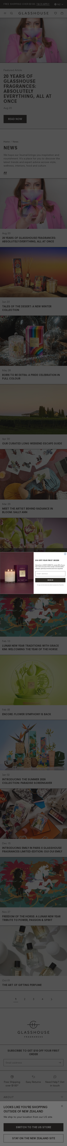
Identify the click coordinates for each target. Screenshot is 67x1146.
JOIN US (50, 580)
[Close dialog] (65, 554)
